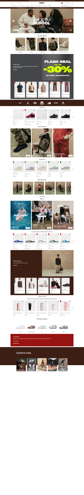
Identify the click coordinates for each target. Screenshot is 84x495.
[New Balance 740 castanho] (65, 166)
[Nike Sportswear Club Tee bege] (31, 283)
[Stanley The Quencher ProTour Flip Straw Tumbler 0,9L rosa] (65, 305)
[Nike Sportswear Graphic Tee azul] (19, 87)
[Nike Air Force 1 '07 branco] (18, 114)
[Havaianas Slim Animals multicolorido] (41, 238)
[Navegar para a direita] (70, 21)
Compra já (15, 69)
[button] (17, 341)
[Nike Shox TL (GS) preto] (53, 114)
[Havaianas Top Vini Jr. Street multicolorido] (53, 238)
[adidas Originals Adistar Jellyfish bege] (18, 166)
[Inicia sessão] (68, 3)
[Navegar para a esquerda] (13, 21)
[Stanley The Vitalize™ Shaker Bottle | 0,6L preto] (30, 305)
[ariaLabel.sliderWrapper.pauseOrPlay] (70, 30)
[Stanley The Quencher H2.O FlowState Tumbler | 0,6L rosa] (53, 305)
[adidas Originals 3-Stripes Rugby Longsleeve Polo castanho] (19, 283)
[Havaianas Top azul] (18, 238)
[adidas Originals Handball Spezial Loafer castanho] (66, 283)
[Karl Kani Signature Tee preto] (55, 283)
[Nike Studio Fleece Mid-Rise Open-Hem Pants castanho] (55, 87)
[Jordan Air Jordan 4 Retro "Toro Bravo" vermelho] (30, 114)
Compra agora (16, 343)
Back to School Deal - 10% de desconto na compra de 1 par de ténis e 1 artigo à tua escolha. (42, 0)
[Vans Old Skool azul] (53, 166)
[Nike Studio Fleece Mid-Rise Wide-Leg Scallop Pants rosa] (66, 87)
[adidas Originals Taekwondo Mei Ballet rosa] (43, 283)
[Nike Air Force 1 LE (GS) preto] (65, 114)
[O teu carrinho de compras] (73, 3)
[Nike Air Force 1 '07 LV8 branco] (30, 166)
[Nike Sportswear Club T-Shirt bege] (31, 87)
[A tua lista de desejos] (70, 3)
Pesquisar (65, 5)
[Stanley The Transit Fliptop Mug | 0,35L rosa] (18, 305)
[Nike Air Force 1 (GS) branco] (41, 114)
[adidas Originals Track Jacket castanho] (43, 87)
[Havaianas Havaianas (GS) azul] (65, 238)
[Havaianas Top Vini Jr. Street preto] (30, 238)
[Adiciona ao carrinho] (24, 82)
